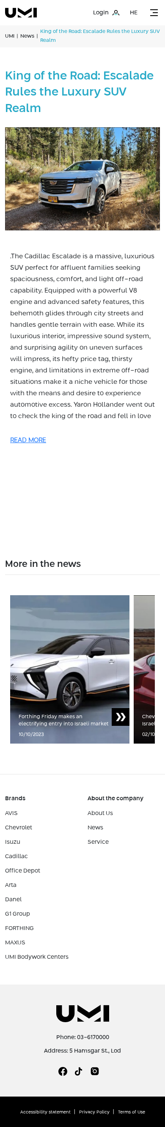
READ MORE (28, 440)
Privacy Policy (94, 1112)
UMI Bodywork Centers (37, 957)
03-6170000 (93, 1037)
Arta (10, 885)
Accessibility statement (45, 1112)
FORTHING (19, 928)
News (27, 36)
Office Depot (22, 871)
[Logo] (21, 13)
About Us (100, 813)
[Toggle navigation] (154, 13)
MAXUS (15, 943)
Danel (13, 900)
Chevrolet (18, 828)
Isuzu (12, 842)
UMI (9, 36)
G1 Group (17, 914)
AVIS (11, 813)
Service (98, 842)
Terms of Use (131, 1112)
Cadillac (16, 856)
